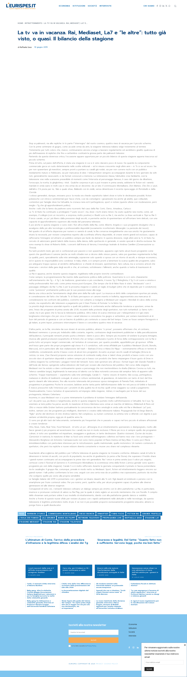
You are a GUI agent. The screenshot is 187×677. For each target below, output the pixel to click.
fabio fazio (117, 513)
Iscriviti (93, 640)
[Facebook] (157, 6)
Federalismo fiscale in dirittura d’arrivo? (143, 585)
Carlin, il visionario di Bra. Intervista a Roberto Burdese (41, 585)
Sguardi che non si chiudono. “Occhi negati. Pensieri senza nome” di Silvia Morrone (110, 592)
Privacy (99, 664)
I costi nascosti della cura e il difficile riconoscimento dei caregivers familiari (41, 570)
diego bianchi (86, 513)
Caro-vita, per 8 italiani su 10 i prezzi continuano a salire (76, 569)
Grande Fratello (151, 513)
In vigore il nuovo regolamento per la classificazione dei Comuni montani (145, 603)
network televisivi (88, 518)
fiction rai (133, 513)
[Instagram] (160, 6)
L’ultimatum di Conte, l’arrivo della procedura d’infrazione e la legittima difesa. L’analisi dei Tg (57, 541)
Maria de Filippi (66, 518)
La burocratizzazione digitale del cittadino (75, 591)
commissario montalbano (62, 513)
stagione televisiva (71, 522)
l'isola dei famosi (29, 518)
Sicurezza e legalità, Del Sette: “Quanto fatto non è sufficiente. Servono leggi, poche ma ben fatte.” (129, 541)
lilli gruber (48, 518)
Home (20, 23)
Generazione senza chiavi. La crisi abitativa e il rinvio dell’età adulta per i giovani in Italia (145, 571)
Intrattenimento (33, 23)
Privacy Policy (91, 646)
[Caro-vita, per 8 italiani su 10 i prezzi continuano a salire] (76, 557)
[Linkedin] (163, 6)
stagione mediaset (29, 522)
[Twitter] (166, 6)
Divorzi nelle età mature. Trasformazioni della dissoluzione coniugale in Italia (110, 570)
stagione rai (49, 522)
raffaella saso (133, 518)
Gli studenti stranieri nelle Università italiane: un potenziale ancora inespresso (109, 586)
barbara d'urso (36, 513)
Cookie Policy (111, 664)
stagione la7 (152, 518)
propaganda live (112, 518)
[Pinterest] (64, 46)
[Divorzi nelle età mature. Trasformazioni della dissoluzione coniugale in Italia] (111, 557)
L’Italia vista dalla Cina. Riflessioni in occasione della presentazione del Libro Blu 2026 (76, 586)
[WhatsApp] (169, 6)
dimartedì (103, 513)
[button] (175, 6)
